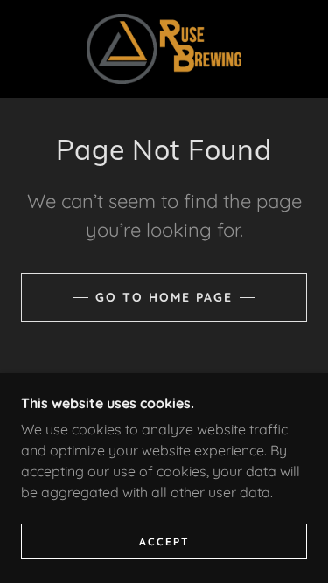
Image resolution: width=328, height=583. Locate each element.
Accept (164, 541)
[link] (164, 49)
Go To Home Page (164, 297)
